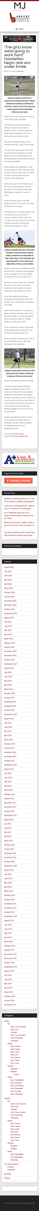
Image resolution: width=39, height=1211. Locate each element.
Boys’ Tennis (15, 1049)
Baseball (14, 1069)
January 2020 (9, 900)
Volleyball (14, 1041)
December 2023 (10, 702)
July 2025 (8, 622)
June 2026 (8, 576)
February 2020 (9, 895)
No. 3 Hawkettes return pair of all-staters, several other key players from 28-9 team (18, 515)
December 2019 (10, 904)
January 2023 (9, 748)
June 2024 (8, 677)
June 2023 (8, 727)
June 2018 (8, 979)
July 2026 (8, 571)
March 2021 (8, 841)
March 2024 (8, 689)
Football (14, 1032)
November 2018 (10, 958)
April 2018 (8, 988)
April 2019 (8, 937)
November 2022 (10, 756)
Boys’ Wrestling (17, 1094)
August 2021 (9, 820)
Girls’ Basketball (17, 1088)
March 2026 (8, 588)
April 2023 (8, 735)
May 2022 (8, 782)
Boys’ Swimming (17, 1086)
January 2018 (9, 1000)
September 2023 (10, 714)
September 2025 (10, 613)
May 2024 (8, 681)
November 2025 (10, 605)
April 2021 (8, 836)
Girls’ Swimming (17, 1038)
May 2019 (8, 933)
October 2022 (9, 761)
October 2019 (9, 912)
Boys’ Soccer (16, 1046)
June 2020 (8, 878)
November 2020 (10, 857)
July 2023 (8, 723)
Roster (16, 1074)
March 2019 (8, 942)
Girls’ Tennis (15, 1060)
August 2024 (9, 668)
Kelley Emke (24, 436)
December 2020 (10, 853)
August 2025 (9, 618)
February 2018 (9, 996)
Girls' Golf (15, 434)
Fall (8, 1024)
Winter (9, 1077)
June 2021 (8, 828)
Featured (16, 436)
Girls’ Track (15, 1063)
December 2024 (10, 651)
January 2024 (9, 698)
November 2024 (10, 656)
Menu (21, 29)
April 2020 (8, 887)
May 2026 (8, 580)
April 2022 (8, 786)
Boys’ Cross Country (18, 1027)
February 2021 (9, 845)
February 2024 (9, 693)
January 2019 (9, 950)
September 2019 (10, 916)
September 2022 (10, 765)
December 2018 (10, 954)
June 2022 (8, 778)
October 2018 (9, 963)
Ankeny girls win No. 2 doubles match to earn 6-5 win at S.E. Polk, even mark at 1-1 (19, 525)
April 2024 (8, 685)
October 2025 (9, 609)
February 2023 (9, 744)
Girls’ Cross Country (18, 1035)
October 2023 (9, 710)
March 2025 (8, 639)
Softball (14, 1072)
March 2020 (8, 891)
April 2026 (8, 584)
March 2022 (8, 790)
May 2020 (8, 883)
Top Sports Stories (11, 1164)
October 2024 (9, 660)
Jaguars (7, 1098)
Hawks (21, 434)
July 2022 (8, 773)
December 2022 (10, 752)
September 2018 (10, 967)
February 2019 (9, 946)
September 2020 (10, 866)
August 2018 (9, 971)
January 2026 (9, 597)
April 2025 (8, 634)
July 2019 (8, 925)
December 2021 (10, 803)
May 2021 (8, 832)
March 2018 (8, 992)
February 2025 (9, 643)
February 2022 (9, 794)
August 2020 (9, 870)
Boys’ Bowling (16, 1083)
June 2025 (8, 626)
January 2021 (9, 849)
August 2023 (9, 719)
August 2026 (9, 567)
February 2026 (9, 592)
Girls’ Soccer (15, 1058)
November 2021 (10, 807)
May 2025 (8, 630)
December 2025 (10, 601)
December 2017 (10, 1005)
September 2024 (10, 664)
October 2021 (9, 811)
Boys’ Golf (14, 1029)
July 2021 (8, 824)
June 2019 (8, 929)
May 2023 (8, 731)
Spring (9, 1044)
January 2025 (9, 647)
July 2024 (8, 672)
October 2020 (9, 862)
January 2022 (9, 799)
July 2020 (8, 874)
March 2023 (8, 740)
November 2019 (10, 908)
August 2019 (9, 921)
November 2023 (10, 706)
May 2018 (8, 984)
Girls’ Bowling (16, 1091)
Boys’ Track (15, 1052)
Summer (10, 1066)
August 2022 (9, 769)
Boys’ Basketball (17, 1080)
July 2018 (8, 975)
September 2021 (10, 815)
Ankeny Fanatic (19, 18)
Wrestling (14, 1160)
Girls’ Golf (14, 1055)
